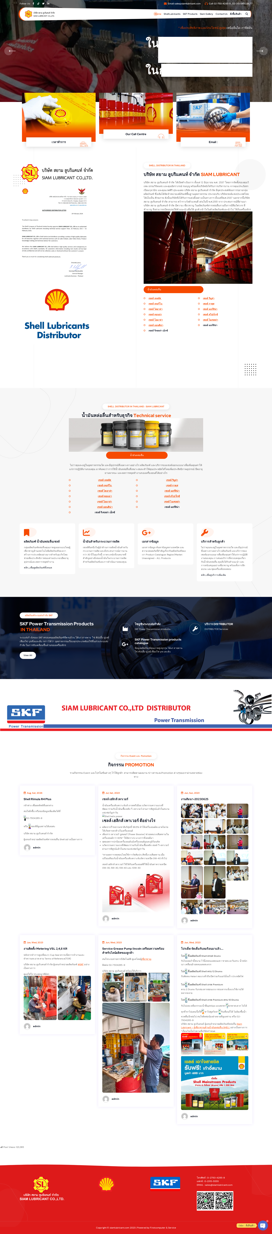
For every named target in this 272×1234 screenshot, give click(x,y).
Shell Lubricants (172, 13)
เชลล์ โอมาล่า (156, 319)
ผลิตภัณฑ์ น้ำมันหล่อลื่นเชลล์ (42, 541)
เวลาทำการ (59, 142)
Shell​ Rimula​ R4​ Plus (37, 799)
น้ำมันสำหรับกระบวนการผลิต (101, 541)
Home (158, 13)
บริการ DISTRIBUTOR (219, 624)
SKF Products (190, 13)
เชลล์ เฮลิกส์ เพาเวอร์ (115, 799)
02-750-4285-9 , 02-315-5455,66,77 (233, 3)
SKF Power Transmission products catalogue (158, 641)
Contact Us (221, 13)
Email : (213, 142)
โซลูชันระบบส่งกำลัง (148, 624)
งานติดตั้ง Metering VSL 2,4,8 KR (45, 948)
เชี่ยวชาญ (146, 959)
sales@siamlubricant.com (188, 3)
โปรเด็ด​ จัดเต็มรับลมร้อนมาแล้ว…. (202, 948)
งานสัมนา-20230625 (195, 799)
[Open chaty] (263, 1225)
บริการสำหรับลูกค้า (213, 541)
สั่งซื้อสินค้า (235, 13)
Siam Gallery (206, 13)
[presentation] (8, 51)
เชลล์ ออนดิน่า (156, 325)
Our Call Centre (136, 134)
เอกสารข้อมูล (150, 541)
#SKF (81, 964)
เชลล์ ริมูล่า (208, 298)
